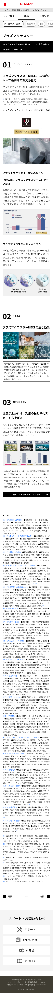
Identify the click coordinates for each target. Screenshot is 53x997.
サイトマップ (24, 979)
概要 (10, 896)
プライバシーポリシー (15, 982)
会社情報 (15, 979)
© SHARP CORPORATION (26, 990)
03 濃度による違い (11, 49)
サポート (30, 929)
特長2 (42, 896)
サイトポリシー (36, 979)
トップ (5, 10)
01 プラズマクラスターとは (15, 44)
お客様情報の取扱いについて (35, 982)
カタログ (30, 961)
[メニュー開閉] (4, 4)
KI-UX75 (26, 10)
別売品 (30, 950)
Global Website (40, 985)
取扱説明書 (30, 940)
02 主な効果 (41, 44)
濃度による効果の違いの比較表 (26, 494)
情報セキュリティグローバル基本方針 (20, 985)
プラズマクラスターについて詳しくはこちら (27, 110)
